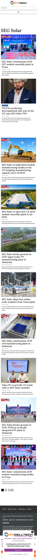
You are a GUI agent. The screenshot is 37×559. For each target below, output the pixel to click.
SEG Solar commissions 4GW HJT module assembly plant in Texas (17, 64)
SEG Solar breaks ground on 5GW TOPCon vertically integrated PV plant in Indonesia (16, 428)
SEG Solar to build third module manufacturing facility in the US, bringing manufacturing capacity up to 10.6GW (18, 168)
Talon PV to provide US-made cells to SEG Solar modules (17, 386)
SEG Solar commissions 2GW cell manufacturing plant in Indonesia (17, 343)
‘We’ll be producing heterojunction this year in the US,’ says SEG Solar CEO (18, 111)
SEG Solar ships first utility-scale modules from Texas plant (18, 300)
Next (10, 490)
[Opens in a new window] (6, 523)
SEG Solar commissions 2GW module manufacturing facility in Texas (18, 474)
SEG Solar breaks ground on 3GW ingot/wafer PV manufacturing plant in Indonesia (16, 258)
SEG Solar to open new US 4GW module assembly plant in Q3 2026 (18, 214)
